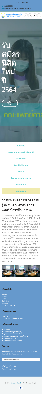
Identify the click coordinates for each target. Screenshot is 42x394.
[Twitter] (4, 367)
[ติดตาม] (37, 360)
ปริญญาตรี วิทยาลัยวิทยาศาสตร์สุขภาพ (15, 336)
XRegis (4, 294)
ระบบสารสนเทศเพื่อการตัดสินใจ (12, 318)
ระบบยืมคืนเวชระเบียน (9, 305)
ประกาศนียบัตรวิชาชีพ (9, 338)
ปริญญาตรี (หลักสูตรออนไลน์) (12, 334)
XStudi (4, 296)
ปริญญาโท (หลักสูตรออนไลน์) (12, 332)
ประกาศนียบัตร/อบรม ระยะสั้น (12, 340)
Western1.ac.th (16, 383)
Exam (4, 299)
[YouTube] (15, 367)
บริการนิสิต (24, 3)
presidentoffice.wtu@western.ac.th (17, 8)
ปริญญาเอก (6, 329)
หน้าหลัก (16, 3)
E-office (5, 316)
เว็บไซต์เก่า (5, 301)
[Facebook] (10, 367)
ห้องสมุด (5, 303)
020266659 (8, 6)
